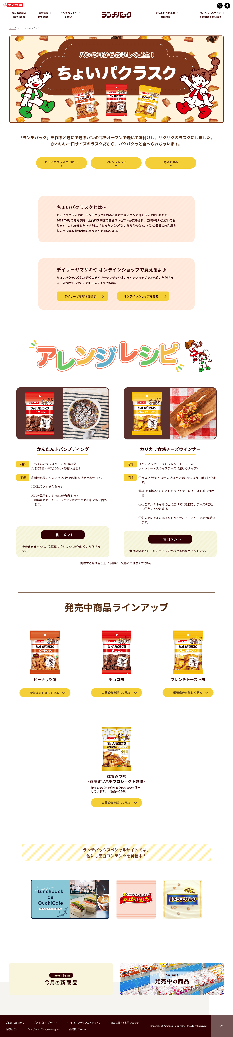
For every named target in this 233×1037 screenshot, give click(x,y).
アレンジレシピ (116, 162)
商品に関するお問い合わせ (124, 1022)
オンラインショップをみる (141, 296)
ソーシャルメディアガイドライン (83, 1022)
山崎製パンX (12, 1029)
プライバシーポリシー (45, 1022)
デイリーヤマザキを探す (80, 296)
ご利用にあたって (14, 1022)
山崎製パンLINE (77, 1029)
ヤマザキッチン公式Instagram (44, 1029)
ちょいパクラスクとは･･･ (61, 162)
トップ (12, 28)
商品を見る (170, 162)
